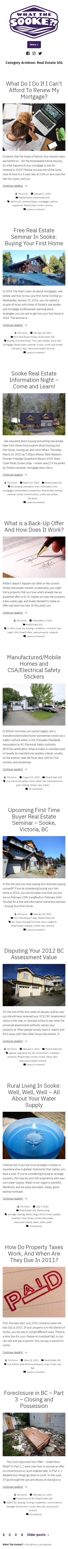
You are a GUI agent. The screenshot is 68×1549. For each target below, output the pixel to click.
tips (25, 348)
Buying (10, 340)
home (32, 781)
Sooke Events (31, 494)
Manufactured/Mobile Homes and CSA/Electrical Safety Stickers (34, 666)
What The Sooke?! (13, 1544)
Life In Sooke (45, 1214)
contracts (51, 628)
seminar (31, 344)
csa (8, 781)
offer (16, 632)
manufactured (54, 781)
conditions (39, 628)
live (55, 486)
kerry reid (56, 340)
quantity (16, 1218)
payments (18, 205)
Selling (58, 490)
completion (40, 1502)
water (36, 1222)
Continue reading (20, 186)
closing (30, 1502)
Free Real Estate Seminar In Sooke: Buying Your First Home (34, 236)
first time (35, 921)
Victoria (49, 205)
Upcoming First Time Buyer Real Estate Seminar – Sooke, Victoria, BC (34, 819)
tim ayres (17, 348)
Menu (35, 44)
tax (59, 1364)
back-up (21, 628)
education (28, 486)
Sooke (40, 205)
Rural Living (43, 1210)
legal (10, 632)
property (12, 1056)
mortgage (44, 201)
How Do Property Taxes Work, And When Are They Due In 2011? (34, 1253)
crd (9, 1364)
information (46, 486)
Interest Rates (29, 201)
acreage (12, 1214)
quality (56, 1214)
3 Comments (35, 1226)
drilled (29, 1214)
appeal (12, 1052)
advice (13, 201)
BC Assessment (40, 1052)
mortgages (8, 490)
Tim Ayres (23, 193)
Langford (51, 921)
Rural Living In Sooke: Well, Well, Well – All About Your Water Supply (34, 1095)
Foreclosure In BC (25, 1498)
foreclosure (22, 1506)
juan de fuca (26, 1364)
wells (42, 1222)
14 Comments (36, 789)
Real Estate (30, 205)
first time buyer (23, 340)
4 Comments (35, 1514)
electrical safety (19, 781)
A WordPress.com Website (37, 1544)
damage (10, 1506)
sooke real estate (53, 344)
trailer (46, 785)
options (54, 201)
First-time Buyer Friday (25, 336)
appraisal (22, 1052)
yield (49, 1222)
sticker (33, 785)
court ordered (54, 1502)
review (34, 1056)
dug (35, 1214)
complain (54, 1052)
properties (35, 490)
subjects (53, 632)
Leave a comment (36, 209)
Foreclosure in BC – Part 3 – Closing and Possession (34, 1399)
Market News (25, 197)
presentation (22, 490)
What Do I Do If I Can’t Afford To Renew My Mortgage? (34, 90)
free (34, 340)
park (18, 785)
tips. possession (50, 1506)
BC (19, 201)
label (38, 781)
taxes (49, 1056)
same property (40, 632)
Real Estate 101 (41, 197)
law (59, 628)
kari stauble (44, 340)
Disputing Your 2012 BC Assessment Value (34, 954)
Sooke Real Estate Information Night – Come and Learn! (34, 380)
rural (23, 1218)
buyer (19, 921)
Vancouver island (37, 348)
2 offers (11, 628)
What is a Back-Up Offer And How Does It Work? (34, 526)
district (15, 1364)
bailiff (10, 1502)
